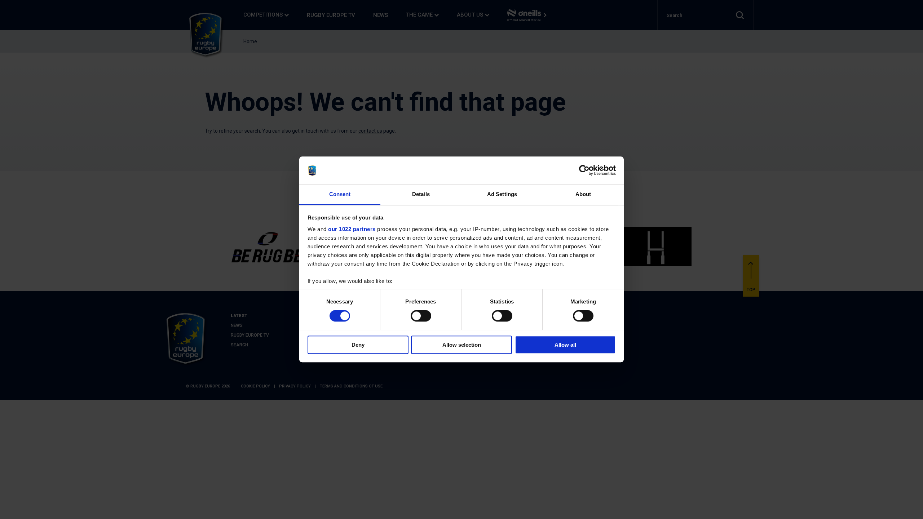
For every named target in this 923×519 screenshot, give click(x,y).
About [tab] (583, 194)
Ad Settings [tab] (502, 194)
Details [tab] (421, 194)
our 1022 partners (352, 229)
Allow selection (461, 345)
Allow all (565, 345)
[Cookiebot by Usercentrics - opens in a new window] (584, 170)
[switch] (421, 315)
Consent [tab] (340, 194)
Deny (358, 345)
